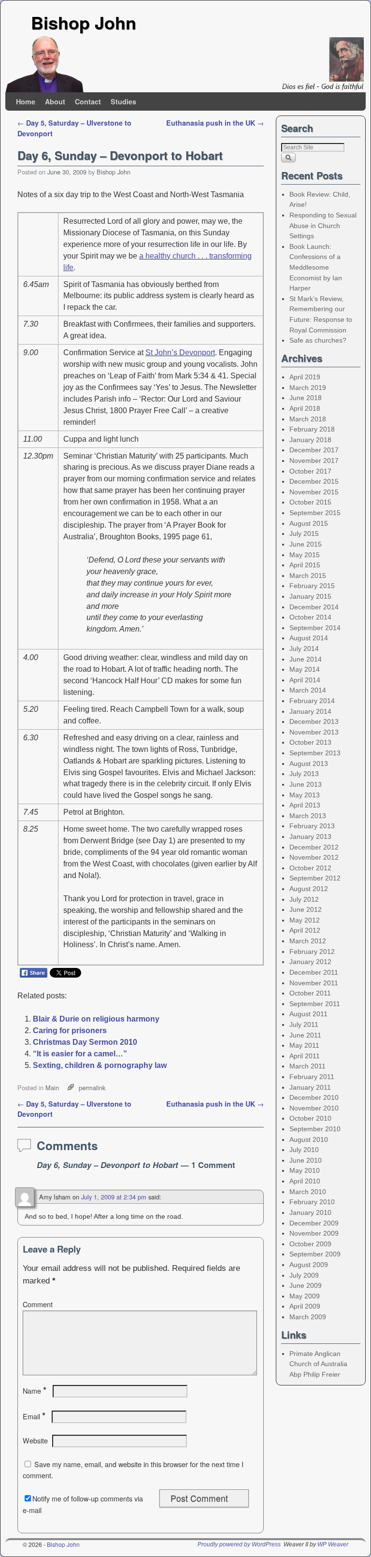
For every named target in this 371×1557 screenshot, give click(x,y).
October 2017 (310, 471)
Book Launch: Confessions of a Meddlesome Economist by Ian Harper (315, 267)
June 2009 (305, 1285)
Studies (123, 101)
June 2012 (305, 909)
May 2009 (304, 1296)
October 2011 (310, 993)
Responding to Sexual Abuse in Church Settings (323, 225)
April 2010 (304, 1181)
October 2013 (310, 742)
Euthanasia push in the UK (215, 123)
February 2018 (312, 429)
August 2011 (308, 1014)
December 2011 (313, 972)
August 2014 (308, 638)
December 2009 (314, 1223)
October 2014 (310, 617)
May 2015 (304, 555)
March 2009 (307, 1317)
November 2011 (313, 983)
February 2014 (312, 701)
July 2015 (304, 533)
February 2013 (312, 826)
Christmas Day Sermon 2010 (85, 1042)
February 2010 (312, 1202)
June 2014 (305, 659)
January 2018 (310, 440)
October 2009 (310, 1244)
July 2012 (304, 899)
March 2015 (307, 575)
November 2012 (314, 857)
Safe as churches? (317, 340)
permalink (92, 1087)
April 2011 (304, 1056)
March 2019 (307, 387)
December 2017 (314, 450)
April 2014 (304, 680)
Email (34, 1416)
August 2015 (308, 523)
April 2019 (304, 377)
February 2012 (312, 951)
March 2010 (307, 1192)
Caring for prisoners (70, 1030)
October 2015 (310, 502)
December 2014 (314, 607)
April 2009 (304, 1306)
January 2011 (310, 1087)
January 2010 (310, 1212)
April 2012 (304, 930)
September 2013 (315, 753)
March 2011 (307, 1066)
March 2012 (307, 941)
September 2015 (315, 513)
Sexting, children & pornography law (100, 1065)
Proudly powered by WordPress (239, 1544)
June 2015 (305, 544)
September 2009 (315, 1254)
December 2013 (314, 721)
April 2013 (304, 805)
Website (35, 1440)
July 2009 (304, 1275)
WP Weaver (332, 1544)
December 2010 (314, 1097)
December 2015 (314, 481)
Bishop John (83, 22)
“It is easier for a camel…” (80, 1054)
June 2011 (305, 1035)
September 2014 (315, 628)
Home (25, 101)
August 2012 (308, 889)
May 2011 (304, 1045)
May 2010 (304, 1170)
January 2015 (310, 596)
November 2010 (314, 1108)
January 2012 (310, 962)
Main (52, 1087)
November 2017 (314, 460)
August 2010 (308, 1139)
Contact (88, 101)
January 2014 (310, 711)
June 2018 (305, 398)
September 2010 (315, 1129)
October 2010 (310, 1118)
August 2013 (308, 763)
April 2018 (304, 408)
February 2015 (312, 586)
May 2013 (304, 795)
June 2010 (305, 1160)
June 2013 (305, 784)
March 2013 (307, 816)
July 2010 (304, 1149)
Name (34, 1391)
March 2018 (307, 419)
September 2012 (315, 878)
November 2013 (314, 732)
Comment (38, 1304)
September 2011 (314, 1004)
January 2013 (310, 836)
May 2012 (304, 920)
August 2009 (308, 1265)
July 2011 (303, 1024)
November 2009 (314, 1233)
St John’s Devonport (180, 352)
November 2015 (314, 492)
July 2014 (304, 648)
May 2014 (304, 669)
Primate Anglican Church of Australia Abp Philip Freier (318, 1364)
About (55, 101)
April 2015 (304, 565)
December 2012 (314, 847)
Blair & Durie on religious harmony (96, 1019)
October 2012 (310, 868)
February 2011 (311, 1077)
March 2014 (307, 690)
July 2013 (304, 774)
